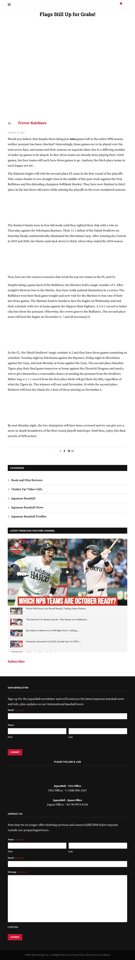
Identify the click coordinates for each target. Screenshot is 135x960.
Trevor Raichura (32, 123)
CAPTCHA (13, 927)
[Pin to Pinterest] (69, 451)
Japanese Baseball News (27, 507)
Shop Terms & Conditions (98, 954)
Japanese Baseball (23, 498)
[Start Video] (67, 572)
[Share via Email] (72, 451)
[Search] (125, 5)
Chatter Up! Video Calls (26, 489)
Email (16, 710)
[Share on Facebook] (64, 451)
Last (70, 737)
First (10, 737)
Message (17, 872)
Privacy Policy (78, 954)
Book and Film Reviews (26, 480)
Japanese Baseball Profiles (28, 516)
